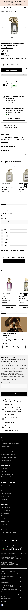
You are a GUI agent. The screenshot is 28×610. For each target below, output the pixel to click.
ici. (11, 554)
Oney (22, 58)
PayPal (18, 58)
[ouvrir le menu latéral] (2, 8)
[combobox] (14, 222)
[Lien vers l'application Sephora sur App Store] (17, 548)
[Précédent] (2, 26)
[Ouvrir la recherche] (17, 8)
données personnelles (7, 378)
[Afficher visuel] (14, 25)
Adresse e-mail (5, 382)
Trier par (3, 218)
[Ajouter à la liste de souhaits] (15, 166)
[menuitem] (21, 8)
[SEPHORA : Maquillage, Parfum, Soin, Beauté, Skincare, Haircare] (9, 7)
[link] (14, 261)
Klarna (3, 60)
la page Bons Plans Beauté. (7, 557)
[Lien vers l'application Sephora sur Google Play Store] (7, 548)
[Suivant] (25, 26)
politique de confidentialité (9, 379)
